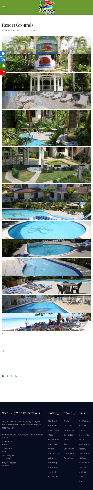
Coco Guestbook (53, 437)
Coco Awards (67, 442)
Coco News (69, 435)
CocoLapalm (9, 30)
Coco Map (69, 458)
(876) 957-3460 (11, 457)
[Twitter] (7, 376)
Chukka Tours (82, 428)
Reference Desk (84, 437)
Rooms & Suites (52, 446)
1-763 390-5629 (7, 450)
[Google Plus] (16, 376)
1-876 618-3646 (7, 443)
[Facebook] (3, 376)
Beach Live (69, 448)
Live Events (69, 453)
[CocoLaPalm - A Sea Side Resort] (46, 7)
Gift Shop (52, 425)
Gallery (67, 421)
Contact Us (69, 430)
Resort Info (53, 430)
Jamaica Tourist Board (83, 477)
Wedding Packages (53, 465)
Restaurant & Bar (53, 455)
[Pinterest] (11, 376)
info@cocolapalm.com (9, 464)
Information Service (85, 465)
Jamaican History (84, 446)
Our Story (68, 425)
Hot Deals (53, 421)
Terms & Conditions (53, 474)
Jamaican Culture (84, 455)
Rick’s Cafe (84, 421)
